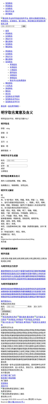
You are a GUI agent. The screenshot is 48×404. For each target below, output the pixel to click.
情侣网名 (9, 83)
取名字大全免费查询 (18, 80)
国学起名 (13, 72)
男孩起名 (13, 64)
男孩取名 (9, 6)
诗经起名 (13, 75)
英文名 (8, 94)
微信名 (8, 91)
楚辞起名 (13, 78)
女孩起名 (13, 67)
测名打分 (9, 56)
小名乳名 (9, 86)
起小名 (11, 322)
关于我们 (4, 375)
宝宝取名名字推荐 (12, 96)
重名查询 (9, 59)
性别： (31, 307)
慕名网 (3, 106)
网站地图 (12, 378)
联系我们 (4, 378)
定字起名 (36, 319)
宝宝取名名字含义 (12, 99)
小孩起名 (13, 70)
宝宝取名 (9, 3)
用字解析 (9, 14)
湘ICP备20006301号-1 (16, 402)
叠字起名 (27, 322)
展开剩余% (6, 301)
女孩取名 (9, 9)
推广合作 (12, 375)
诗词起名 (19, 319)
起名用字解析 (13, 106)
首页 (7, 31)
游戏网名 (9, 88)
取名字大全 (9, 11)
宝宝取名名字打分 (12, 102)
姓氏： (4, 307)
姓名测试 (13, 317)
